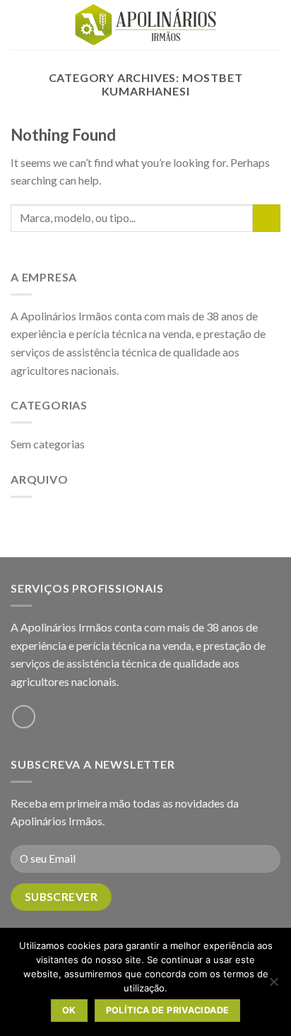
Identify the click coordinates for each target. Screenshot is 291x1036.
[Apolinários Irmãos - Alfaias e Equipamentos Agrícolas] (145, 25)
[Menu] (19, 24)
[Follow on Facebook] (23, 716)
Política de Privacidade (168, 1010)
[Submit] (266, 218)
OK (69, 1010)
